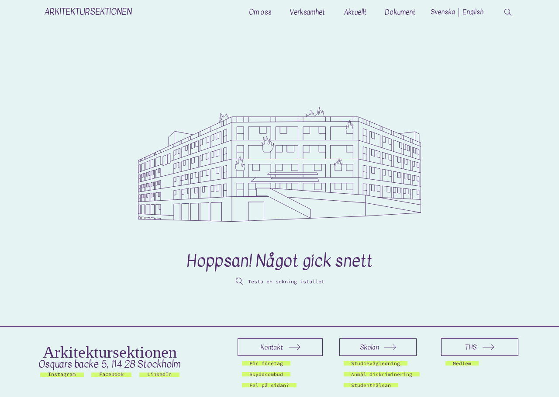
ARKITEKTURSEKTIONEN (88, 12)
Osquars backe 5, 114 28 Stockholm (109, 364)
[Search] (508, 12)
